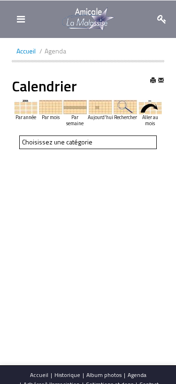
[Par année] (26, 106)
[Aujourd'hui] (100, 106)
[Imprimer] (153, 81)
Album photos (104, 374)
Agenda (137, 374)
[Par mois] (50, 106)
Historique (67, 374)
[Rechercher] (125, 106)
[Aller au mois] (150, 106)
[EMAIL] (161, 81)
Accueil (39, 374)
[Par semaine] (75, 106)
